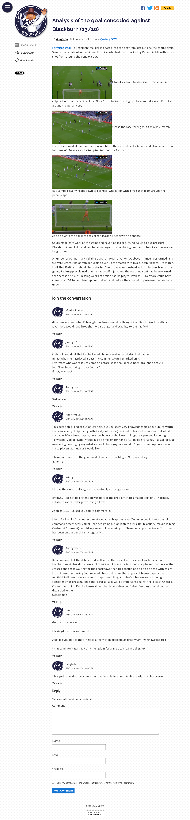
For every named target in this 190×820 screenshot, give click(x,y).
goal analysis (27, 60)
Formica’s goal (61, 48)
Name (56, 741)
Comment (58, 705)
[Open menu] (7, 7)
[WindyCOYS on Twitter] (150, 8)
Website (57, 768)
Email (55, 754)
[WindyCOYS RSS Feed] (156, 8)
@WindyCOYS (108, 39)
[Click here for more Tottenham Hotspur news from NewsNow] (95, 813)
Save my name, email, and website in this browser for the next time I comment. (95, 782)
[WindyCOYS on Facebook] (143, 8)
